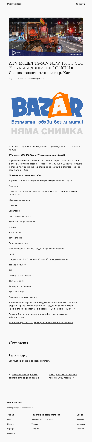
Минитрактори (14, 4)
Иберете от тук (16, 317)
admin (27, 78)
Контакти (80, 4)
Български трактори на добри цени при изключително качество (41, 322)
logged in (26, 361)
